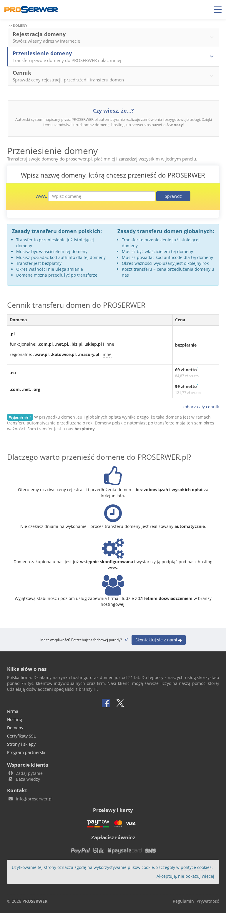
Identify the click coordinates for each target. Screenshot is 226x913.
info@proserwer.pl (34, 799)
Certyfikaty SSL (21, 736)
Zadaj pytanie (29, 773)
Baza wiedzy (28, 779)
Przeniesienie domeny (67, 56)
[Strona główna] (31, 9)
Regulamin (183, 901)
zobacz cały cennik (200, 406)
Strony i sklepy (21, 744)
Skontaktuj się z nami (156, 640)
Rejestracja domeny (46, 37)
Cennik (68, 76)
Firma (12, 711)
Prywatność (208, 901)
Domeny (15, 727)
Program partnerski (26, 752)
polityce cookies (196, 867)
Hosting (14, 719)
